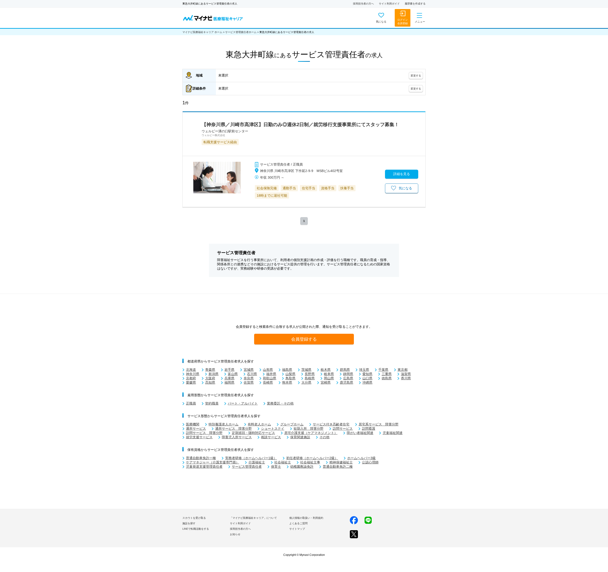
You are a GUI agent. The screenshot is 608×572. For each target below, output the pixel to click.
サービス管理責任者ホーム (240, 32)
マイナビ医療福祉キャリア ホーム (202, 32)
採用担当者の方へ (363, 3)
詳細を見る (401, 174)
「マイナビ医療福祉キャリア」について (253, 517)
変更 (416, 75)
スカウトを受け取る (194, 517)
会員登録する (304, 339)
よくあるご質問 (298, 523)
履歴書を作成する (415, 3)
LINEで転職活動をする (195, 528)
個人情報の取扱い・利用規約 (306, 517)
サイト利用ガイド (389, 3)
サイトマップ (297, 528)
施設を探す (188, 523)
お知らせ (235, 534)
